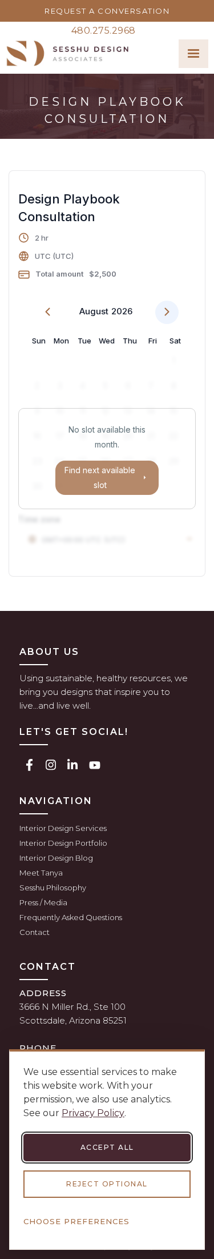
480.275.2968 (103, 30)
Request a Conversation (107, 10)
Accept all (107, 1147)
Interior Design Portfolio (63, 843)
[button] (193, 53)
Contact (34, 932)
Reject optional (107, 1184)
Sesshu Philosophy (52, 887)
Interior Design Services (63, 828)
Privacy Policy (93, 1113)
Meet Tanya (41, 872)
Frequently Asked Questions (70, 917)
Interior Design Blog (56, 857)
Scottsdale (42, 1020)
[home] (68, 53)
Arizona (84, 1020)
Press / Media (43, 902)
